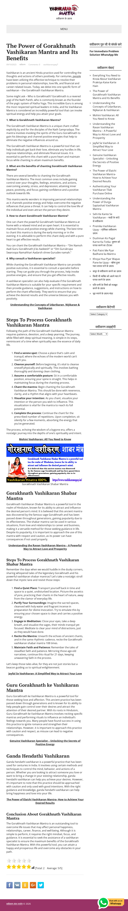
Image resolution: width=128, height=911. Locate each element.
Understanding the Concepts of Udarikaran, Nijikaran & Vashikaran (45, 306)
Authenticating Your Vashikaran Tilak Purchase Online (104, 190)
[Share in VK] (17, 885)
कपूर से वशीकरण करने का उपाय (107, 271)
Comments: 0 (34, 64)
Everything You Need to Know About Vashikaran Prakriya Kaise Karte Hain (107, 81)
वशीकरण (22, 64)
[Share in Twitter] (41, 885)
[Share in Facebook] (9, 885)
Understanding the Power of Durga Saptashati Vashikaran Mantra (106, 204)
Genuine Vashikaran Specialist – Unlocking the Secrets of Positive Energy (45, 742)
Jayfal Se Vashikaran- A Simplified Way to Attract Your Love (45, 673)
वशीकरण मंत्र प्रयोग (14, 903)
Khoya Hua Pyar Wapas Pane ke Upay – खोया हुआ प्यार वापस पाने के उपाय (106, 262)
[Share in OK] (25, 885)
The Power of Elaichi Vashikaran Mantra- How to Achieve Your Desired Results (45, 801)
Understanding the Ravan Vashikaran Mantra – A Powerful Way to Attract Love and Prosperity (45, 547)
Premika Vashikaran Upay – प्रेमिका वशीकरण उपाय (105, 229)
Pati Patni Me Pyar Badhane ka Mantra (104, 252)
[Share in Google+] (33, 885)
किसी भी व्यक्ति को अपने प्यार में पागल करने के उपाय (107, 277)
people (76, 76)
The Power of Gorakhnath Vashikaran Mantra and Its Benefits (107, 94)
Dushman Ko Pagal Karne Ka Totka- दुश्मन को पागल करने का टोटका (106, 241)
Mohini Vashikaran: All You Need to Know (45, 439)
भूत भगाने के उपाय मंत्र (103, 293)
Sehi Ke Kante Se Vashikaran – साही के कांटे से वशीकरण (106, 217)
